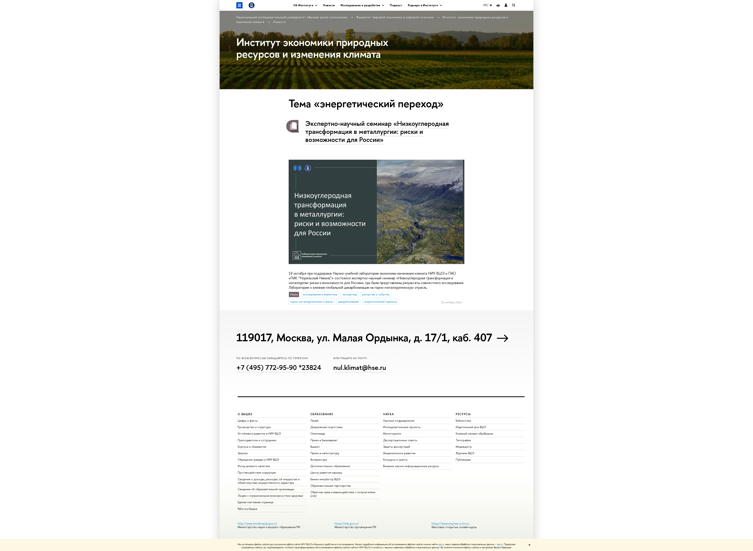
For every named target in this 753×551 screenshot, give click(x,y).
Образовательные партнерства (330, 485)
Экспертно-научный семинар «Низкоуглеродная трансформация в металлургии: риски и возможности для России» (377, 131)
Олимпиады (317, 433)
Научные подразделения (398, 420)
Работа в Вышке (247, 509)
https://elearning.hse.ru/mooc (450, 523)
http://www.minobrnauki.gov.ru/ (257, 523)
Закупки (243, 453)
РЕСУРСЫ (463, 414)
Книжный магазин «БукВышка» (474, 433)
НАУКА (388, 414)
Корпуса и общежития (252, 446)
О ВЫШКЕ (245, 414)
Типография (463, 440)
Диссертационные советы (400, 440)
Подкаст (396, 5)
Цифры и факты (247, 420)
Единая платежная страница (255, 502)
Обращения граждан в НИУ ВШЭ (258, 459)
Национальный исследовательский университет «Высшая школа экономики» (292, 17)
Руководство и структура (254, 427)
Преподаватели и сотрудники (257, 440)
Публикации (463, 459)
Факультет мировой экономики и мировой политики (395, 17)
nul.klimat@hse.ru (359, 367)
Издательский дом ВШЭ (471, 427)
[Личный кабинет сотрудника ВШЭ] (506, 5)
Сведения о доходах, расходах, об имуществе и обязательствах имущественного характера (269, 481)
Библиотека (463, 420)
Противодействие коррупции (257, 472)
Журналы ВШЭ (465, 453)
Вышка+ (315, 446)
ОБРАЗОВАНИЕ (321, 414)
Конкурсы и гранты (395, 459)
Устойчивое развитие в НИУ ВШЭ (259, 433)
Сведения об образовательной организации (266, 489)
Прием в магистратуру (324, 453)
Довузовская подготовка (326, 427)
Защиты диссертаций (396, 446)
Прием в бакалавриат (324, 440)
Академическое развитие (399, 453)
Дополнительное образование (330, 466)
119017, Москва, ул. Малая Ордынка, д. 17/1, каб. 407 (364, 337)
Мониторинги (392, 433)
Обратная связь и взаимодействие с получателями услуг (342, 493)
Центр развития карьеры (326, 472)
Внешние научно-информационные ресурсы (411, 466)
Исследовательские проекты (401, 427)
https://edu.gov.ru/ (347, 523)
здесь (441, 544)
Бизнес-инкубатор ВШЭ (325, 479)
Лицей (314, 420)
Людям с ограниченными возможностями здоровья (270, 495)
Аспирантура (318, 459)
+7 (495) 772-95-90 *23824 (278, 367)
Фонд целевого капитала (254, 466)
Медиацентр (464, 446)
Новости (329, 5)
